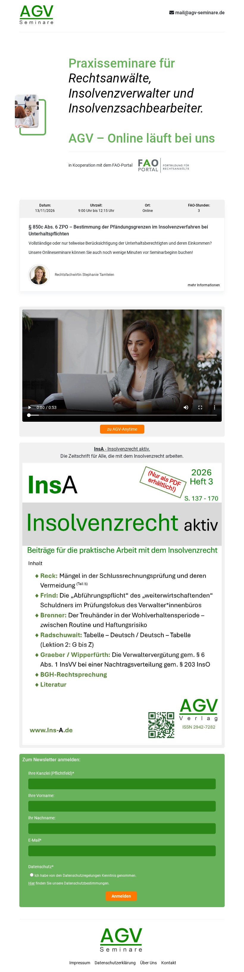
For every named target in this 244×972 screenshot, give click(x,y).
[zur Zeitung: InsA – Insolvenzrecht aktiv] (122, 603)
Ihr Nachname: (41, 817)
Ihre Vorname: (41, 795)
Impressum (79, 962)
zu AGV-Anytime (122, 429)
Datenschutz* (41, 866)
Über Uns (148, 962)
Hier (31, 883)
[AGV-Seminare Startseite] (37, 12)
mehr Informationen (204, 285)
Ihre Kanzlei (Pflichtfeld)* (51, 773)
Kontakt (168, 962)
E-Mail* (34, 840)
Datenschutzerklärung (115, 962)
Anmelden (121, 896)
